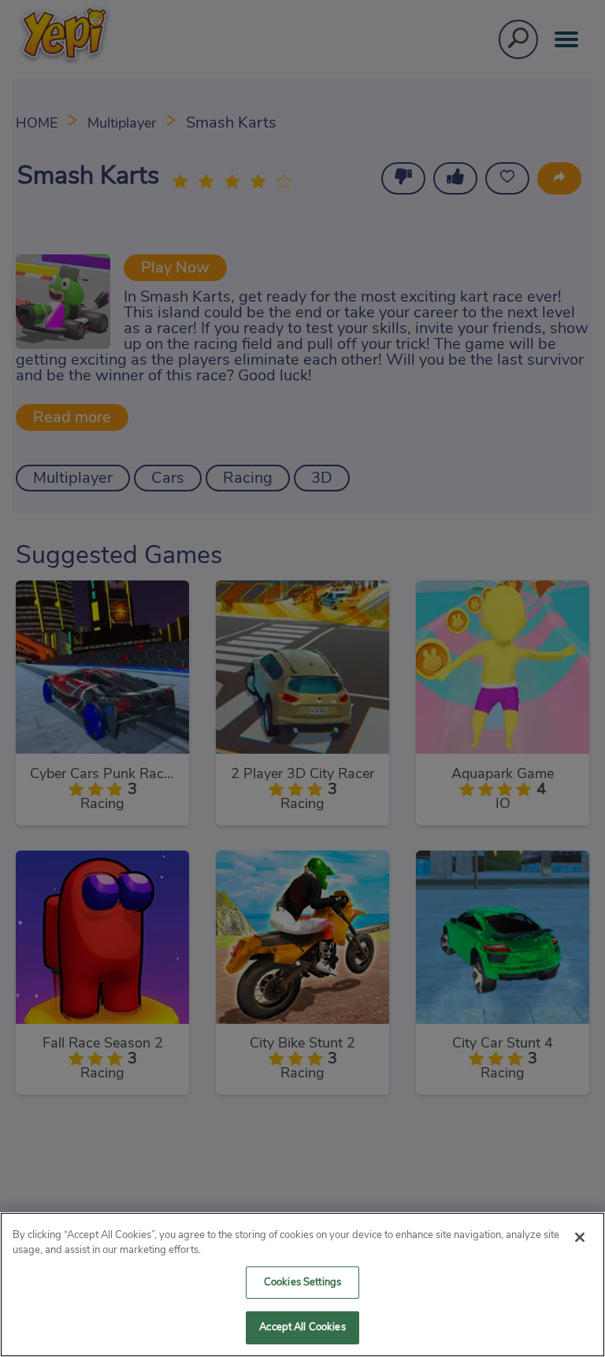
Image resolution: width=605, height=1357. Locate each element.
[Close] (579, 1237)
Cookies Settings (302, 1282)
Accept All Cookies (302, 1327)
